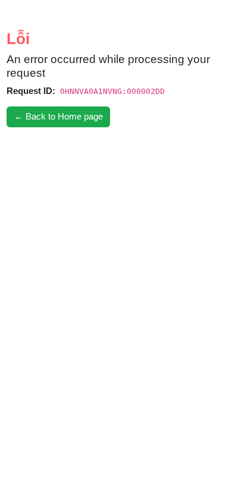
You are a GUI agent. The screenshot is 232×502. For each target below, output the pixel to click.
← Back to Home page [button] (58, 116)
